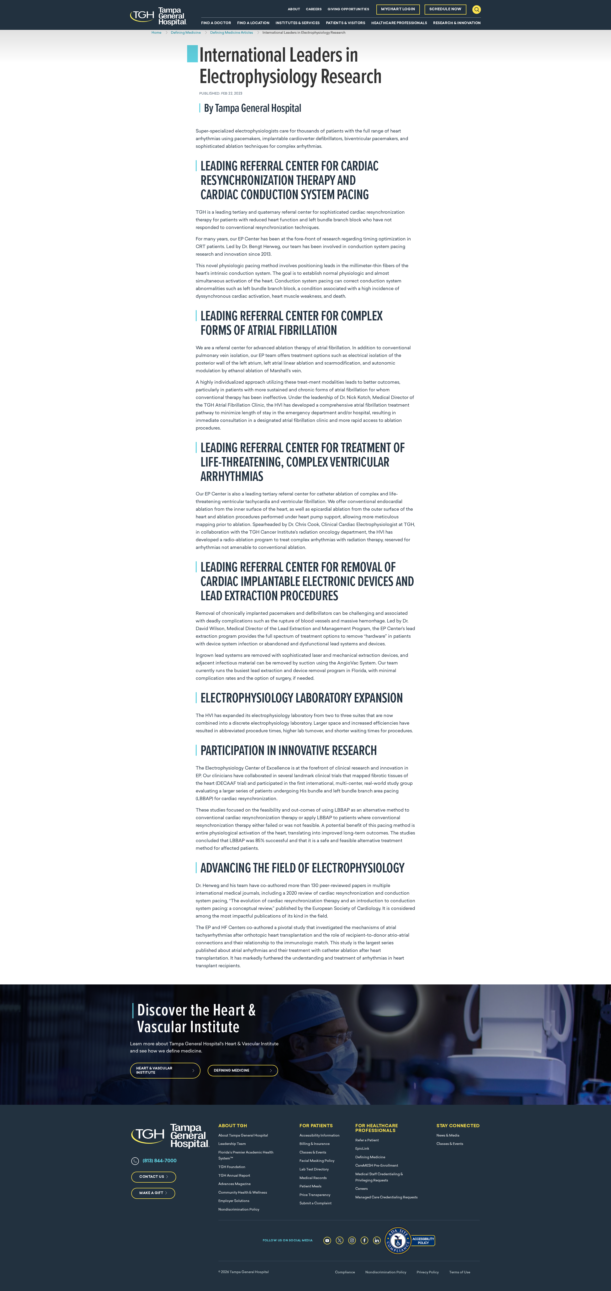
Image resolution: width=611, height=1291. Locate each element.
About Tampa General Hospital (243, 1135)
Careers (314, 9)
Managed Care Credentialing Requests (386, 1197)
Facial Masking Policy (317, 1161)
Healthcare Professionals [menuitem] (399, 23)
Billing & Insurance (315, 1144)
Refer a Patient (367, 1140)
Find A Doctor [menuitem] (216, 23)
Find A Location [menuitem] (253, 23)
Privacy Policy (428, 1272)
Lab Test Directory (314, 1169)
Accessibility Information (320, 1135)
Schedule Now (445, 9)
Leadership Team (232, 1144)
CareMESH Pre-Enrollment (376, 1166)
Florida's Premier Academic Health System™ (245, 1156)
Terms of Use (459, 1272)
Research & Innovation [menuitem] (457, 23)
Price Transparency (315, 1195)
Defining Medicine (370, 1157)
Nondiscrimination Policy (238, 1209)
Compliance (345, 1272)
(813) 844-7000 (160, 1161)
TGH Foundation (231, 1167)
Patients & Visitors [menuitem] (345, 23)
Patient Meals (310, 1186)
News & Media (448, 1135)
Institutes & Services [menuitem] (298, 23)
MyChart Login (398, 9)
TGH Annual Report (234, 1176)
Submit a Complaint (316, 1203)
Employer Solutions (233, 1201)
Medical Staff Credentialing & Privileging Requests (379, 1177)
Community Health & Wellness (242, 1193)
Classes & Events (313, 1152)
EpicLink (362, 1149)
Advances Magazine (234, 1184)
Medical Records (313, 1178)
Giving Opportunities (348, 9)
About (294, 9)
